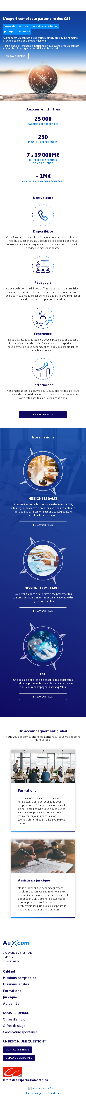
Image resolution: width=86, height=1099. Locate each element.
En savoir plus (16, 56)
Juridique (10, 997)
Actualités (11, 1004)
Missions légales (16, 984)
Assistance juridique (34, 880)
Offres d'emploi (14, 1019)
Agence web (40, 1089)
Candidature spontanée (20, 1032)
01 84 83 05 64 (11, 962)
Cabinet (9, 972)
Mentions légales (35, 1093)
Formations (27, 791)
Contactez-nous (17, 1050)
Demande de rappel (19, 1058)
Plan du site (54, 1093)
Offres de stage (14, 1026)
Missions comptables (19, 978)
